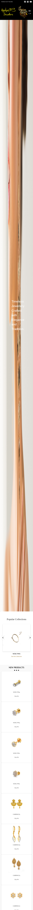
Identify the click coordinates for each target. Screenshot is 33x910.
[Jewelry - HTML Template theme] (14, 12)
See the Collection (16, 656)
